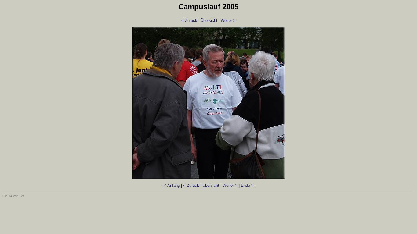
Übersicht (209, 20)
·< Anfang (171, 185)
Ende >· (248, 185)
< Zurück (189, 20)
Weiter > (228, 20)
